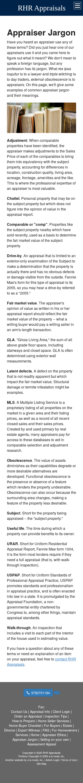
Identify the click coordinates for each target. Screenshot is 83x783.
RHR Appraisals (41, 8)
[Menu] (77, 5)
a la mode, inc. (35, 760)
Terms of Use (69, 760)
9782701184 (40, 692)
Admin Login (52, 760)
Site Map (41, 763)
